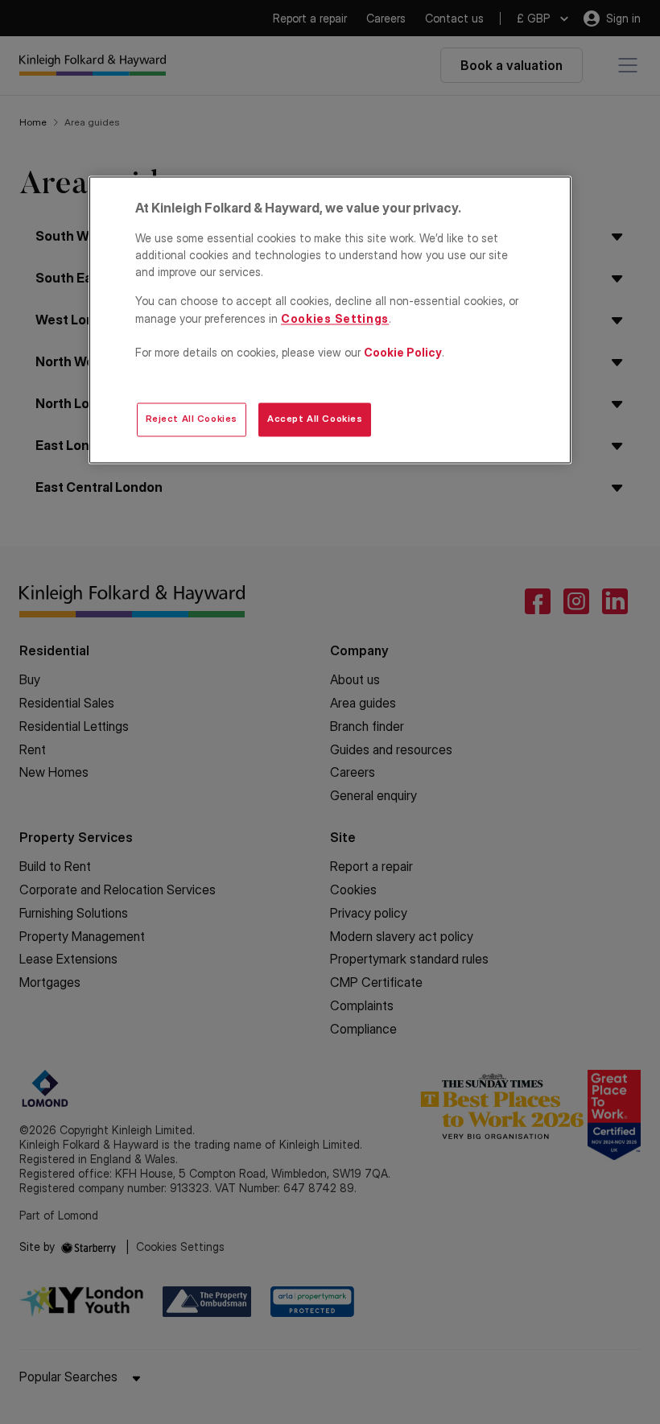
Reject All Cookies (191, 419)
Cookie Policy (403, 352)
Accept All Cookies (314, 419)
